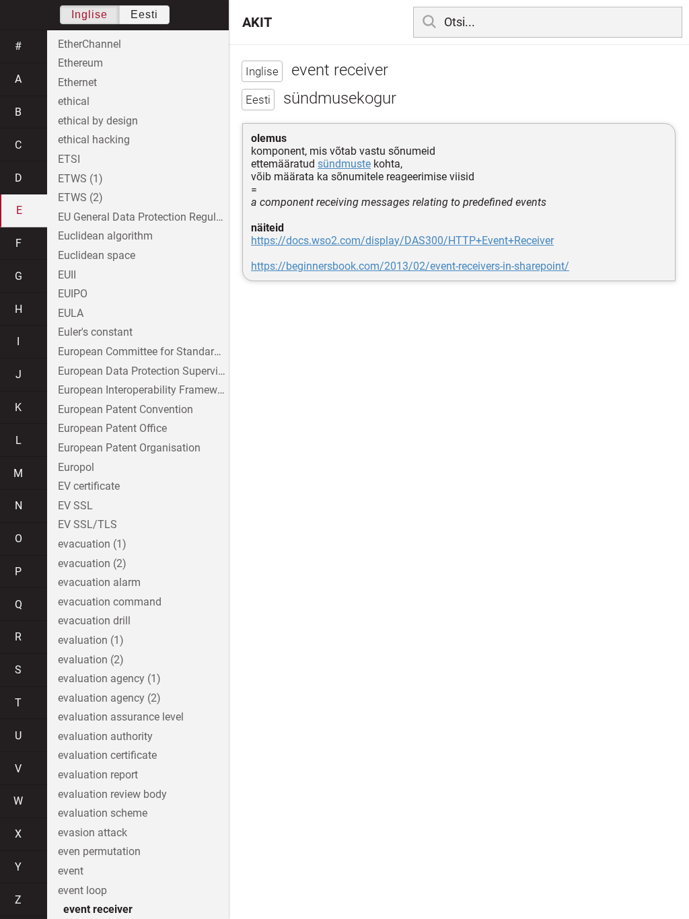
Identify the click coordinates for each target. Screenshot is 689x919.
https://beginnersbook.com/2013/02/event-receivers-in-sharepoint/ (410, 266)
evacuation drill (94, 620)
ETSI (69, 159)
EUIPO (72, 293)
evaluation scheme (102, 813)
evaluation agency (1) (109, 678)
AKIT (257, 22)
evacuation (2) (92, 563)
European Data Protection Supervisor (143, 371)
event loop (82, 890)
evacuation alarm (99, 582)
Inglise (89, 14)
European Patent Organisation (129, 447)
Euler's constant (95, 332)
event (70, 871)
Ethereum (80, 63)
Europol (76, 467)
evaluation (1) (91, 640)
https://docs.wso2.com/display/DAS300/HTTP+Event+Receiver (402, 240)
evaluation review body (112, 794)
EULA (70, 313)
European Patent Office (112, 428)
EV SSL (75, 505)
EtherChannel (89, 44)
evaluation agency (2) (109, 698)
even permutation (99, 851)
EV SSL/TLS (87, 524)
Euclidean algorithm (105, 235)
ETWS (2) (80, 197)
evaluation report (98, 774)
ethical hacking (94, 139)
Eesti (144, 14)
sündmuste (344, 163)
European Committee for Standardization (143, 351)
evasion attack (92, 832)
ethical (73, 101)
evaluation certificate (107, 755)
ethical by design (98, 120)
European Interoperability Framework (143, 389)
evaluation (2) (91, 659)
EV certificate (89, 486)
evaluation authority (105, 736)
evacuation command (109, 601)
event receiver (98, 909)
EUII (67, 274)
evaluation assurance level (121, 716)
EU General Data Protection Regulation (143, 217)
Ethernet (77, 82)
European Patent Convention (125, 409)
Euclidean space (96, 255)
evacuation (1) (92, 544)
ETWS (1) (80, 178)
